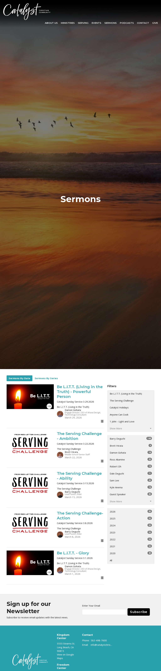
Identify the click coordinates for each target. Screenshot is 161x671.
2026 (130, 511)
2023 (130, 532)
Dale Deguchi (130, 473)
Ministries (68, 22)
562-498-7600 (99, 640)
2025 (130, 518)
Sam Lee (130, 480)
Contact (143, 22)
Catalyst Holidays (119, 407)
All (111, 560)
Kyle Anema (130, 487)
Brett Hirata (130, 445)
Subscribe (138, 612)
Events (96, 22)
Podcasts (127, 22)
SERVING (83, 22)
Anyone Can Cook (119, 414)
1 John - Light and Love (122, 421)
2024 (130, 525)
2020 (130, 553)
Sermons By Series (46, 378)
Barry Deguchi (130, 438)
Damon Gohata (130, 452)
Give (155, 22)
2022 (130, 539)
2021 (130, 546)
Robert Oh (130, 466)
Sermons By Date (19, 378)
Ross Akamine (130, 459)
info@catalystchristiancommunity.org (101, 644)
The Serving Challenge (122, 400)
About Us (51, 22)
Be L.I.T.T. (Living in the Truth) (126, 393)
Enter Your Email (91, 605)
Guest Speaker (130, 494)
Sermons (110, 22)
